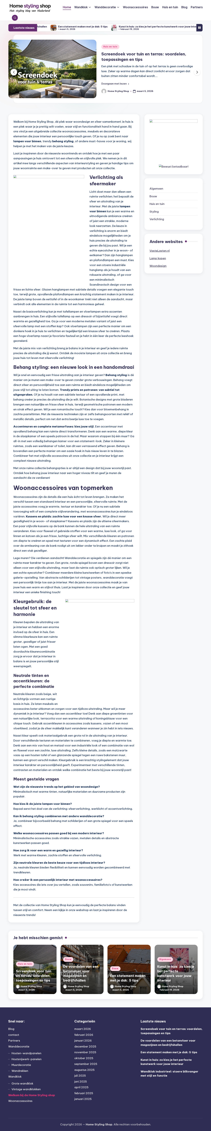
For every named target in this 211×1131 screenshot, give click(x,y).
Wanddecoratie (18, 1046)
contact (13, 1035)
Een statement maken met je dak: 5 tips (46, 26)
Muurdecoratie (21, 1065)
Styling (154, 211)
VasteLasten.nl (160, 251)
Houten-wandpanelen (26, 1053)
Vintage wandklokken (26, 1089)
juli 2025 (80, 1075)
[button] (115, 83)
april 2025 (81, 1087)
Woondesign (158, 266)
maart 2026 (82, 1029)
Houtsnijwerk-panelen (27, 1059)
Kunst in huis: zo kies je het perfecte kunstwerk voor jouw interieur (124, 26)
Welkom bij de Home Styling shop (31, 1095)
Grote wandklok (22, 1083)
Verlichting (157, 219)
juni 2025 (80, 1081)
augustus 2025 (84, 1070)
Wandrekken (20, 1071)
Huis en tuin (157, 204)
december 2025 (85, 1046)
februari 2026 (83, 1035)
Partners (14, 1040)
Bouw (106, 46)
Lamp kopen (158, 258)
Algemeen (156, 188)
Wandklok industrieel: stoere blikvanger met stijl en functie (169, 1074)
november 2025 (85, 1052)
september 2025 (85, 1064)
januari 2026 (83, 1040)
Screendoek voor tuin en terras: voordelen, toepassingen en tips (33, 975)
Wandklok (15, 1076)
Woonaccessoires (20, 1101)
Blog (11, 1029)
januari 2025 (83, 1099)
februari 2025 (83, 1093)
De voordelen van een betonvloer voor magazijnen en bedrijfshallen (168, 1043)
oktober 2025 (83, 1058)
